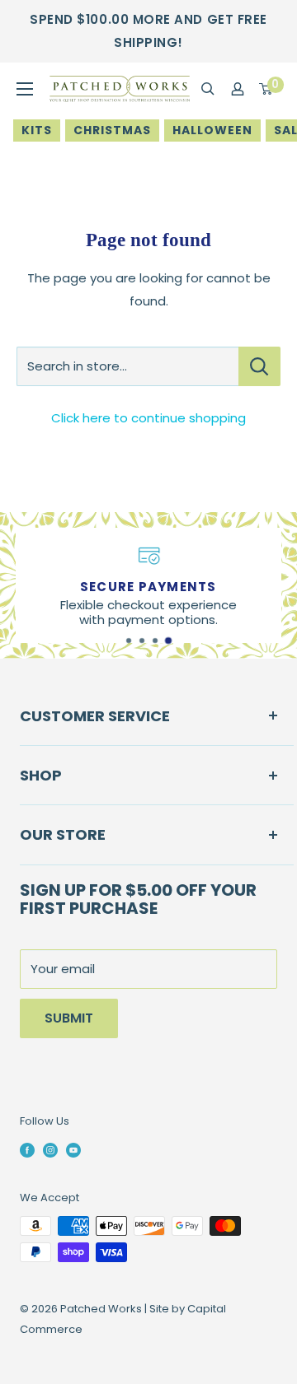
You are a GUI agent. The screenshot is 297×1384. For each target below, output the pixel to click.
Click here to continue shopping (148, 417)
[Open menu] (24, 89)
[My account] (237, 89)
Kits (36, 130)
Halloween (212, 130)
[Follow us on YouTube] (73, 1149)
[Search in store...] (259, 366)
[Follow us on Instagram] (50, 1149)
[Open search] (207, 89)
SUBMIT (69, 1018)
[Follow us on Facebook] (27, 1149)
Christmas (112, 130)
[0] (266, 89)
